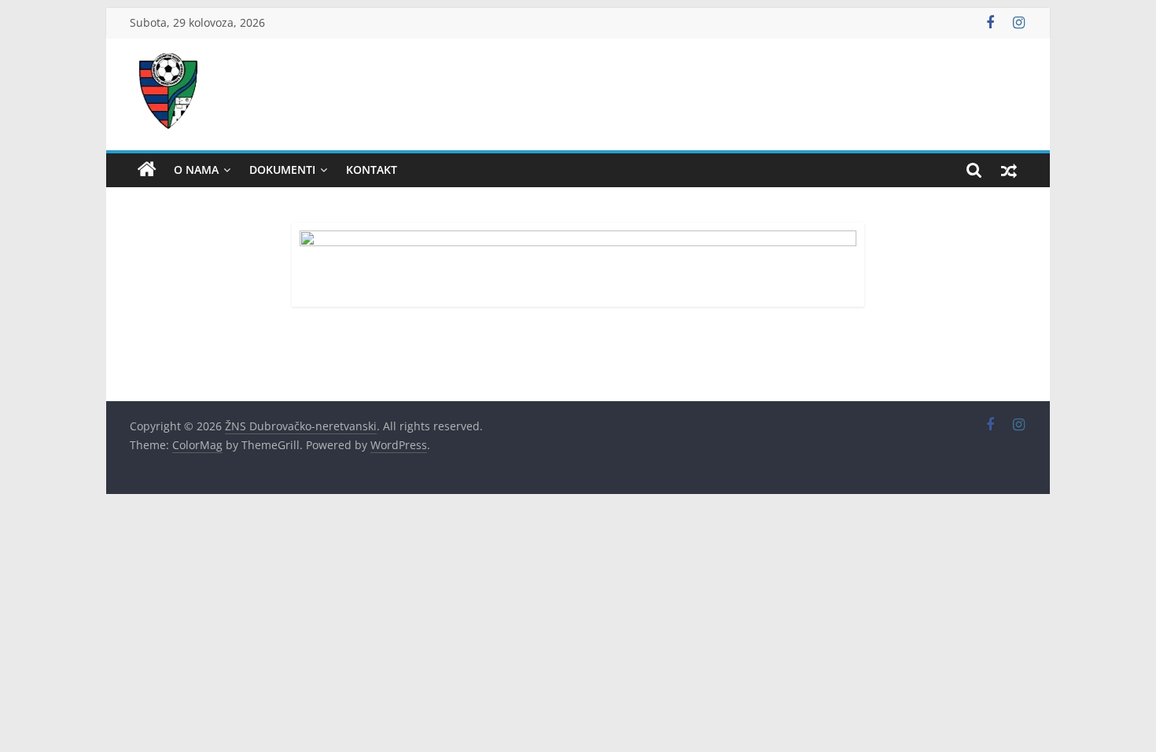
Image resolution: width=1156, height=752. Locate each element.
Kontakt (371, 169)
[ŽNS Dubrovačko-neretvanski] (147, 169)
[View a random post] (1009, 169)
